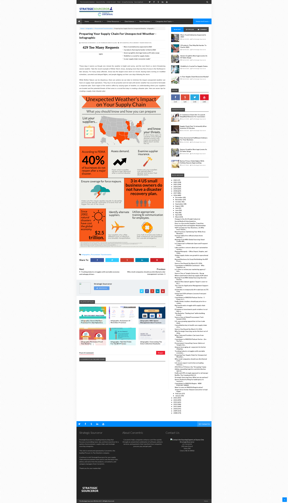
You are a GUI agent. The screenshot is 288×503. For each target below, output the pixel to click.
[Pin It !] (157, 260)
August (178, 206)
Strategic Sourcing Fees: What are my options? (191, 377)
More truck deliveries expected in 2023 (138, 47)
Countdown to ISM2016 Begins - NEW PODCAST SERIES (188, 384)
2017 (175, 193)
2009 (175, 411)
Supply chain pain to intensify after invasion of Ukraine (193, 127)
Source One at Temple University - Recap (189, 273)
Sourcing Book (138, 2)
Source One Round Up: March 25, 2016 (188, 263)
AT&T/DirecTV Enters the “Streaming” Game (190, 367)
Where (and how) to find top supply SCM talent (191, 275)
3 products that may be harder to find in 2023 (140, 50)
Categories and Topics (164, 21)
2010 (175, 409)
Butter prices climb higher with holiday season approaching (192, 162)
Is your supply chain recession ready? (137, 59)
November (179, 199)
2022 (175, 182)
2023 (175, 180)
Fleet (118, 2)
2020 (175, 187)
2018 (175, 191)
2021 (175, 184)
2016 (175, 195)
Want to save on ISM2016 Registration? (189, 387)
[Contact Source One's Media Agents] (187, 440)
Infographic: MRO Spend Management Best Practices (150, 322)
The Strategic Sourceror (86, 501)
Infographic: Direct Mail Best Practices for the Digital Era (92, 322)
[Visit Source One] (127, 260)
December (179, 197)
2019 (175, 189)
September (179, 204)
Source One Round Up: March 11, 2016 (188, 329)
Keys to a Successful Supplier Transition (189, 223)
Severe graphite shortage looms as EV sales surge (141, 53)
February (178, 393)
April (177, 215)
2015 (175, 398)
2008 (175, 413)
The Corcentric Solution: (87, 2)
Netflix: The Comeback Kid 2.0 (185, 375)
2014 (175, 400)
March (177, 217)
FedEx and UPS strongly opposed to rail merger (191, 373)
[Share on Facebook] (97, 260)
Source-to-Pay (100, 2)
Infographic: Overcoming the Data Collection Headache (151, 343)
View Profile (102, 288)
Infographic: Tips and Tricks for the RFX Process (121, 343)
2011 (175, 406)
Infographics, (124, 42)
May (177, 213)
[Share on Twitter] (112, 260)
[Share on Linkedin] (142, 260)
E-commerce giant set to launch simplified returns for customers (192, 116)
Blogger (160, 353)
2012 (175, 404)
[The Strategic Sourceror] (96, 11)
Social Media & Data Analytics (185, 221)
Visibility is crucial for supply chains (136, 56)
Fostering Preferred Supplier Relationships (190, 225)
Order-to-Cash (111, 2)
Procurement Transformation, (141, 42)
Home (82, 28)
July (176, 208)
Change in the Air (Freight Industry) (187, 219)
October (178, 202)
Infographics (89, 28)
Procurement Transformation (104, 28)
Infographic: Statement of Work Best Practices (120, 322)
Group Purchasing (127, 2)
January (178, 396)
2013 (175, 402)
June (177, 210)
